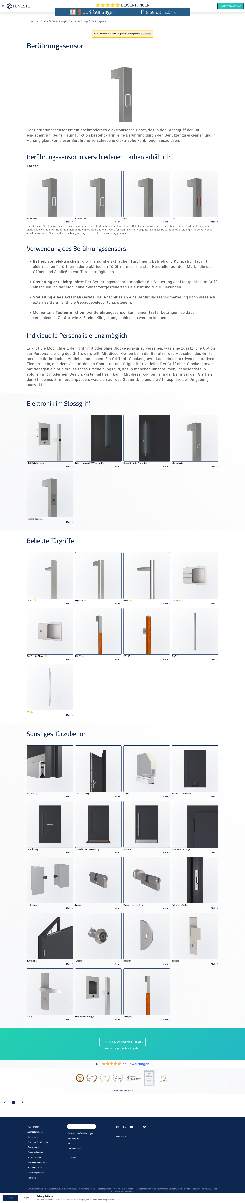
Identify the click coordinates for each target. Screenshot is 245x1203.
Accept (10, 1198)
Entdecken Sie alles (122, 1090)
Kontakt (73, 1157)
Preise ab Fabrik (158, 12)
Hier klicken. (146, 34)
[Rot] (4, 1103)
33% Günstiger (98, 12)
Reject (26, 1198)
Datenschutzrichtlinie (177, 1189)
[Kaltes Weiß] (22, 1103)
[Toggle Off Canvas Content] (3, 6)
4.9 (122, 1064)
